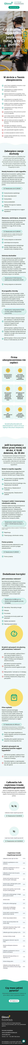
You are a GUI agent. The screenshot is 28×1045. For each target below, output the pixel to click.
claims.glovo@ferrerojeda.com (9, 1032)
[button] (24, 1041)
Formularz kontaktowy (7, 1030)
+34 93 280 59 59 (6, 1034)
